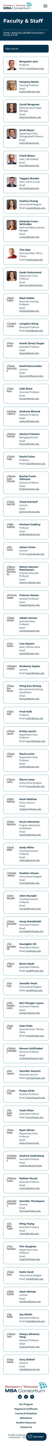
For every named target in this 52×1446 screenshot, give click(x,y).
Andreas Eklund (29, 411)
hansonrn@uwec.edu (30, 582)
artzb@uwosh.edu (35, 68)
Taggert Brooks (29, 178)
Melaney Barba (29, 81)
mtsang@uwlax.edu (29, 1233)
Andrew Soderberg (31, 1155)
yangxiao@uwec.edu (29, 1346)
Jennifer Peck (28, 983)
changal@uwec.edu (35, 208)
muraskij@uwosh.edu (30, 908)
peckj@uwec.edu (34, 990)
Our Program (26, 1404)
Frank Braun (27, 155)
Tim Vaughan (27, 1246)
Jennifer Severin (30, 1071)
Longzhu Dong (28, 323)
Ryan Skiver (27, 1130)
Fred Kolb (25, 711)
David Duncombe (30, 366)
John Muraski (28, 895)
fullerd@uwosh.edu (35, 463)
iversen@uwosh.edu (29, 630)
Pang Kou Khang (30, 685)
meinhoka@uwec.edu (30, 834)
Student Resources (26, 1422)
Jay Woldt (25, 1314)
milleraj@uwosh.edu (29, 860)
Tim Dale (25, 249)
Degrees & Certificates (26, 1408)
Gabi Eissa (25, 388)
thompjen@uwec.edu (30, 1211)
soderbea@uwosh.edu (30, 1165)
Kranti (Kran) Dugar (31, 343)
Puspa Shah (27, 1090)
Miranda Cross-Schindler (29, 223)
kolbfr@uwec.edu (34, 718)
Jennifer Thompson (32, 1201)
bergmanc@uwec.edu (30, 117)
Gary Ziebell (27, 1359)
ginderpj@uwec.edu (29, 766)
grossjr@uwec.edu (35, 554)
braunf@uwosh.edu (29, 165)
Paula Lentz (26, 753)
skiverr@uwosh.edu (29, 1143)
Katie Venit (26, 1272)
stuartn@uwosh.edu (29, 1188)
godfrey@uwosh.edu (29, 534)
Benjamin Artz (28, 61)
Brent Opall (26, 963)
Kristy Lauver (27, 731)
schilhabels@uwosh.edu (31, 1058)
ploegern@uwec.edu (29, 1013)
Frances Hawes (29, 595)
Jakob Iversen (28, 617)
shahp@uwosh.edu (35, 1097)
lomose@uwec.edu (35, 786)
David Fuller (27, 456)
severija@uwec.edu (35, 1078)
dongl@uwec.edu (34, 330)
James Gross (27, 547)
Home (6, 32)
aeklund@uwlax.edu (29, 421)
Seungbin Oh (28, 944)
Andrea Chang (28, 201)
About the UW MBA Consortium (27, 32)
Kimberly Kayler (29, 666)
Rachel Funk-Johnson (28, 478)
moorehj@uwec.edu (29, 883)
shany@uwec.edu (34, 1117)
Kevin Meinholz (29, 821)
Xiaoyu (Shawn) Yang (29, 1335)
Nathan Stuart (28, 1178)
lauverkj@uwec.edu (35, 741)
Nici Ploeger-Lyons (31, 1003)
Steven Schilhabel (31, 1048)
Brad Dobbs (26, 298)
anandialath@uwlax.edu (31, 931)
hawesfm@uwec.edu (29, 605)
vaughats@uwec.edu (29, 1259)
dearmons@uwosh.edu (31, 285)
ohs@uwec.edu (33, 951)
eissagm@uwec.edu (29, 398)
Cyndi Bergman (29, 104)
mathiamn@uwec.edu (30, 809)
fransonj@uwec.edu (29, 443)
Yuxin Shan (26, 1110)
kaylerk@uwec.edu (35, 673)
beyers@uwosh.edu (29, 143)
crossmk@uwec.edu (29, 237)
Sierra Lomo (27, 779)
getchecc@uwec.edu (29, 511)
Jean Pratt (25, 1025)
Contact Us (26, 1427)
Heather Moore (29, 873)
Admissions (26, 1417)
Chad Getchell (28, 501)
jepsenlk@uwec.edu (29, 653)
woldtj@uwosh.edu (35, 1321)
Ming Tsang (26, 1223)
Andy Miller (26, 847)
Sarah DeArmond (30, 272)
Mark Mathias (28, 799)
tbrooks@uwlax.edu (29, 188)
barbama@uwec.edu (29, 91)
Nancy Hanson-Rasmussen (29, 568)
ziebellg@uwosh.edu (29, 1369)
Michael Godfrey (30, 524)
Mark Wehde (27, 1291)
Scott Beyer (26, 130)
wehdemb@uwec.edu (30, 1301)
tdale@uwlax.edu (34, 259)
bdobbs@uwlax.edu (29, 310)
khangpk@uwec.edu (29, 698)
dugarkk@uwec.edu (29, 353)
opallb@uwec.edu (35, 970)
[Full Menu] (45, 6)
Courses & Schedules (26, 1413)
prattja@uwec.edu (35, 1035)
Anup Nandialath (30, 921)
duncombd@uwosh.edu (31, 375)
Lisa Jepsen (26, 643)
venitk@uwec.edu (34, 1279)
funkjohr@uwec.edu (29, 489)
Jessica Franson (29, 434)
